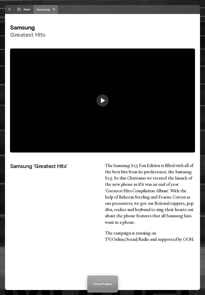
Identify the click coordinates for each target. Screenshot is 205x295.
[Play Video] (102, 100)
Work (27, 9)
